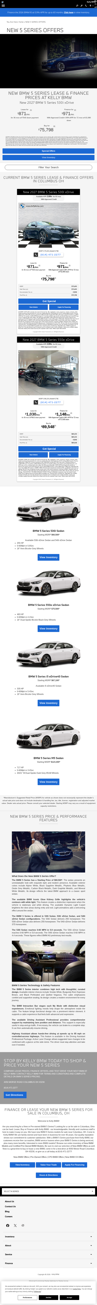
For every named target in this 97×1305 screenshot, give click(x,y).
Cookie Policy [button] (77, 1289)
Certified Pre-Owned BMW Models (28, 1146)
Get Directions (15, 1095)
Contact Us (10, 1206)
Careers (8, 1216)
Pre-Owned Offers (38, 1157)
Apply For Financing (64, 307)
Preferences (27, 1297)
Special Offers (48, 151)
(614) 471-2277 (50, 254)
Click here (68, 12)
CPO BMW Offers (56, 1157)
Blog (7, 1211)
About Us (9, 1201)
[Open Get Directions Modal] (90, 5)
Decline (48, 1297)
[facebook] (7, 1225)
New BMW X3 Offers (74, 1157)
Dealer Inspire (63, 1281)
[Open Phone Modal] (86, 5)
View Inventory (48, 157)
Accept (69, 1297)
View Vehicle (33, 307)
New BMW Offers (80, 1146)
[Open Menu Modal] (3, 5)
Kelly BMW (55, 1274)
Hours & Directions (48, 1175)
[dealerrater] (23, 1225)
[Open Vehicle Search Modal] (77, 5)
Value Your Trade (48, 1165)
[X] (15, 1225)
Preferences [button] (37, 1291)
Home (21, 22)
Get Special (48, 301)
